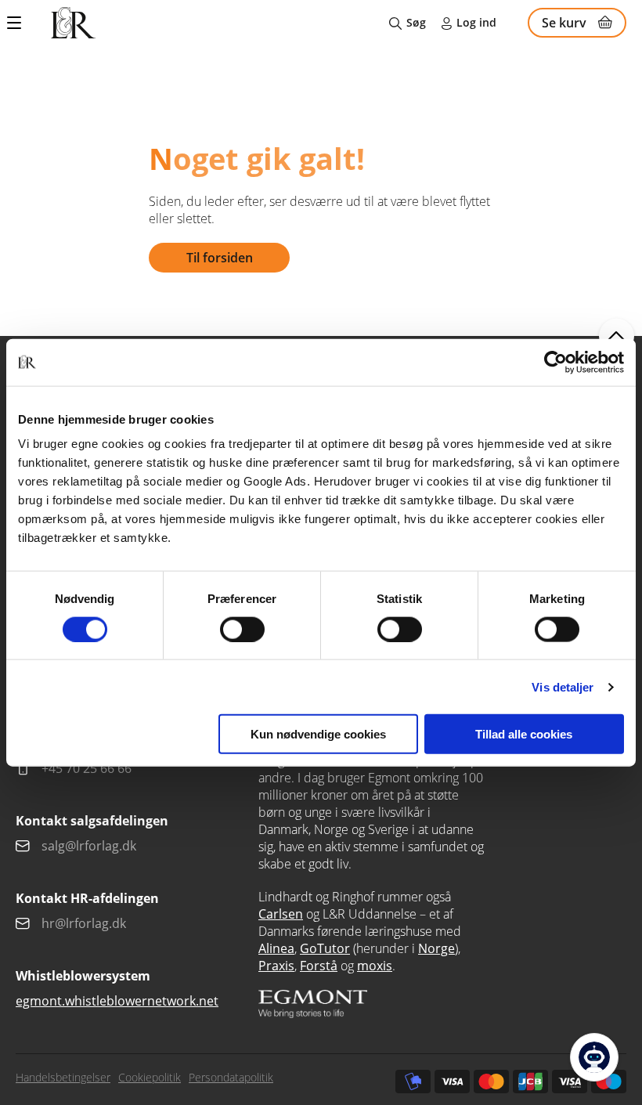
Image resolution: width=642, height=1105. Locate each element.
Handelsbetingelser (63, 1077)
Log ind (476, 22)
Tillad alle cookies (523, 734)
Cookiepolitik (149, 1077)
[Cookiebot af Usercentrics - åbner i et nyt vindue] (555, 362)
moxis (374, 965)
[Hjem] (73, 22)
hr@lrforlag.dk (83, 923)
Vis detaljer (562, 686)
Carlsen (280, 914)
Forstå (318, 965)
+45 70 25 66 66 (86, 768)
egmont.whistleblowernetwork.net (117, 1000)
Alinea (276, 948)
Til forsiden (219, 257)
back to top (616, 336)
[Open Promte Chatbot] (594, 1057)
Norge (436, 948)
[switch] (242, 628)
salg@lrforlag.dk (88, 845)
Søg (416, 22)
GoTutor (325, 948)
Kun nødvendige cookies (318, 734)
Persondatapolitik (231, 1077)
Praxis (276, 965)
